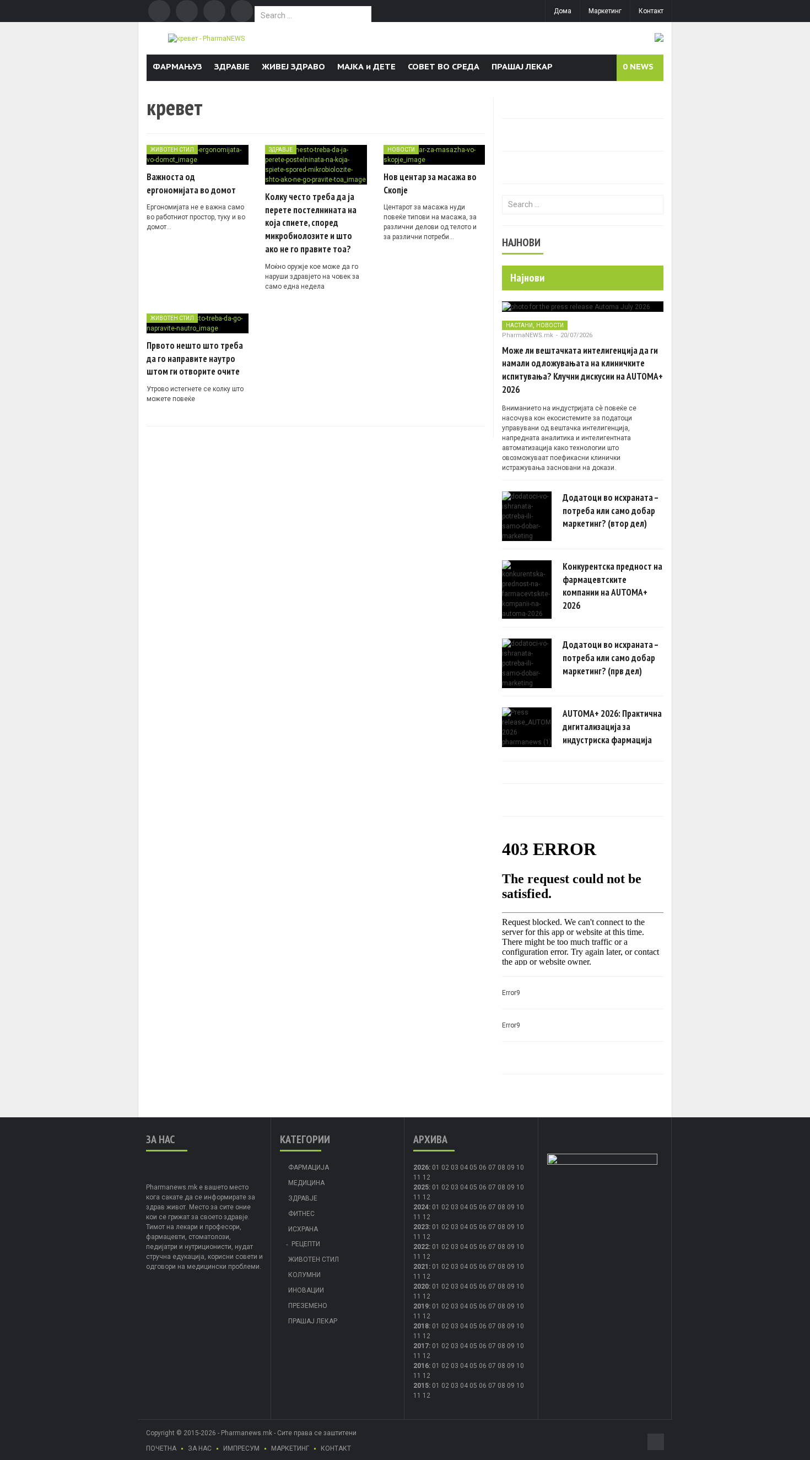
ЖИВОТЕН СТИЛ (172, 150)
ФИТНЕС (301, 1214)
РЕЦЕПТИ (305, 1244)
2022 (421, 1247)
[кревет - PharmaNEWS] (206, 38)
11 (417, 1197)
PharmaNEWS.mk (527, 335)
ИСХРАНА (303, 1229)
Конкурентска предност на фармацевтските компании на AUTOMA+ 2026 (612, 586)
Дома (562, 11)
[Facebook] (159, 11)
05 (473, 1167)
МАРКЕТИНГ (290, 1448)
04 (464, 1167)
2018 (421, 1326)
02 (445, 1167)
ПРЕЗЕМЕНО (307, 1306)
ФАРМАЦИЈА (308, 1167)
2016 (421, 1366)
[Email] (214, 11)
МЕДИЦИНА (306, 1183)
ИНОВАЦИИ (306, 1290)
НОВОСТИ (401, 150)
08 (501, 1187)
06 (483, 1167)
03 (454, 1167)
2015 (421, 1385)
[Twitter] (187, 11)
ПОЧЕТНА (161, 1448)
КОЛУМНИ (304, 1275)
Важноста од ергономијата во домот (191, 183)
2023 (421, 1227)
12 (426, 1197)
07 (492, 1167)
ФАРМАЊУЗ (177, 66)
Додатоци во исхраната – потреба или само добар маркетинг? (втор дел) (610, 510)
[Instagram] (242, 11)
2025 (421, 1187)
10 (520, 1187)
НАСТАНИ (519, 325)
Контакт (651, 11)
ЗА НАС (200, 1448)
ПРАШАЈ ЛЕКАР (522, 66)
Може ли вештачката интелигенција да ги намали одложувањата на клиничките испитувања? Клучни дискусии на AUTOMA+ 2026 (582, 370)
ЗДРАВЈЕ (232, 66)
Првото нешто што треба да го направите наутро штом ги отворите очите (195, 358)
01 (436, 1167)
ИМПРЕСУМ (241, 1448)
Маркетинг (605, 11)
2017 (421, 1346)
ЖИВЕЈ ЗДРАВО (293, 66)
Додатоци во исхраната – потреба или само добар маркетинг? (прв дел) (610, 658)
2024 (421, 1207)
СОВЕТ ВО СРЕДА (443, 66)
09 (511, 1187)
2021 (421, 1266)
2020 (421, 1286)
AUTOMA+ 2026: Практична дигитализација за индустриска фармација (612, 726)
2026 (421, 1167)
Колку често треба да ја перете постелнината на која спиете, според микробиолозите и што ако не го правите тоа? (311, 223)
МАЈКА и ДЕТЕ (366, 66)
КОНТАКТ (336, 1448)
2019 (421, 1306)
